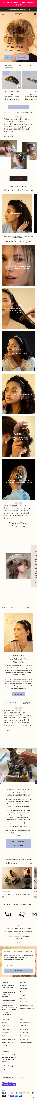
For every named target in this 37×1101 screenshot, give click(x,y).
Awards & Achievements (27, 1008)
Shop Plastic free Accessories (18, 843)
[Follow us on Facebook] (4, 1066)
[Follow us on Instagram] (8, 1066)
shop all (9, 57)
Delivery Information (26, 1022)
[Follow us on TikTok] (4, 1070)
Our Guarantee (24, 1029)
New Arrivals (9, 65)
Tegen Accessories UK (8, 1039)
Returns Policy (24, 1036)
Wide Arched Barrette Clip (11, 92)
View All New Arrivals (18, 107)
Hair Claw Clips (6, 891)
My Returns (5, 1036)
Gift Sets (30, 65)
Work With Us (6, 1045)
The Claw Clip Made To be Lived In (16, 895)
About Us (23, 985)
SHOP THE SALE (18, 178)
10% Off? (4, 1022)
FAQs (21, 992)
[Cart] (34, 14)
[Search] (6, 14)
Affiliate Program (25, 1026)
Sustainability (24, 1002)
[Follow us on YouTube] (12, 1066)
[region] (18, 3)
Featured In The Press (26, 1005)
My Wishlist (5, 1029)
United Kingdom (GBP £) (9, 1077)
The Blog (22, 995)
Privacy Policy (24, 1039)
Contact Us (23, 988)
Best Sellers (20, 65)
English (21, 1077)
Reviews (22, 998)
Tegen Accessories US (8, 1042)
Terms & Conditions (26, 1042)
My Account (5, 1032)
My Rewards (5, 1026)
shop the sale (23, 57)
